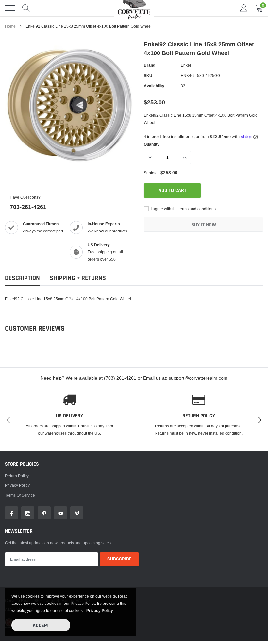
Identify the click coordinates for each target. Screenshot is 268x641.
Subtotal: (151, 173)
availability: (155, 85)
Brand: (150, 65)
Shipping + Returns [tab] (78, 278)
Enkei (186, 65)
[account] (244, 8)
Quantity (151, 144)
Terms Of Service (20, 495)
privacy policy (99, 610)
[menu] (10, 8)
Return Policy (17, 475)
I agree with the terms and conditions (183, 208)
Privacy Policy (17, 485)
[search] (26, 8)
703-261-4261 (28, 206)
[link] (11, 512)
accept (41, 625)
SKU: (149, 75)
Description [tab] (22, 278)
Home (10, 26)
